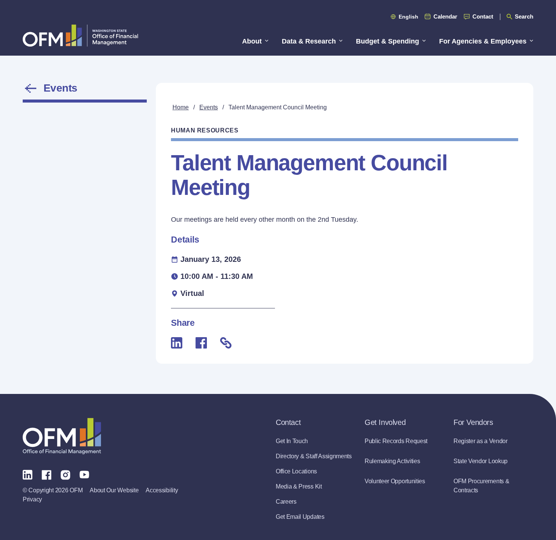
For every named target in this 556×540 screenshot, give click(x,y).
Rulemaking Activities (392, 461)
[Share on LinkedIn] (176, 343)
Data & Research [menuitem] (309, 41)
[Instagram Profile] (65, 474)
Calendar (445, 16)
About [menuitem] (252, 41)
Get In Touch (292, 441)
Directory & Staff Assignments (314, 456)
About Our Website (114, 490)
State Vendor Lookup (480, 461)
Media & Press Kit (299, 486)
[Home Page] (62, 436)
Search (524, 16)
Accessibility (162, 490)
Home (180, 107)
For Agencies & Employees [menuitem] (482, 41)
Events (60, 88)
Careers (286, 501)
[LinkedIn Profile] (28, 474)
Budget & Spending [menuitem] (387, 41)
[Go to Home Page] (80, 35)
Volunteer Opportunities (395, 481)
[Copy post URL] (225, 343)
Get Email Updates (300, 517)
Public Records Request (396, 441)
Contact (482, 16)
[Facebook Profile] (46, 474)
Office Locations (296, 471)
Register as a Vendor (480, 441)
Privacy (32, 499)
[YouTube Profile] (84, 474)
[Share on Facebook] (201, 343)
